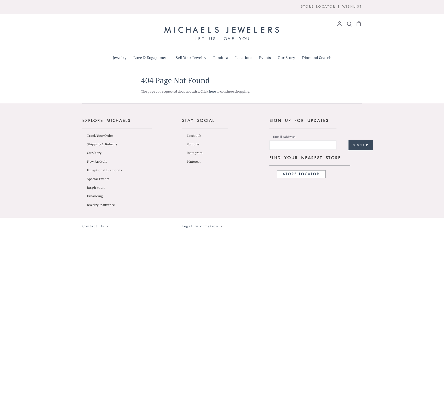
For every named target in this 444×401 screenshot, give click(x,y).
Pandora (220, 57)
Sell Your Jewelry (191, 57)
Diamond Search (316, 57)
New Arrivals (97, 161)
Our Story (286, 57)
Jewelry (119, 57)
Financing (95, 196)
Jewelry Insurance (101, 204)
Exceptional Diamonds (104, 170)
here (212, 91)
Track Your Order (100, 135)
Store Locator (301, 174)
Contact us (94, 226)
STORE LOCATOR (318, 7)
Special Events (98, 179)
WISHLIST (352, 7)
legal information (201, 226)
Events (265, 57)
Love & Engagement (151, 57)
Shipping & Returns (102, 144)
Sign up (360, 145)
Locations (243, 57)
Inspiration (96, 187)
